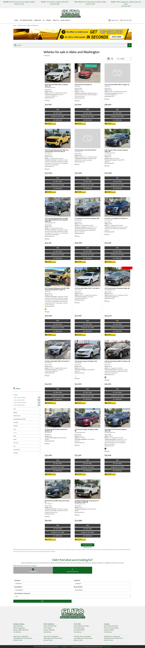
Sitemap (109, 646)
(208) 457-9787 (78, 640)
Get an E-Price (57, 113)
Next (42, 601)
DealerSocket (69, 646)
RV (43, 20)
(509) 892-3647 (17, 640)
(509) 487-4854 (48, 640)
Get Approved (57, 120)
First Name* (17, 580)
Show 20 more (87, 545)
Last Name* (77, 580)
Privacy (105, 646)
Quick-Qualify (65, 20)
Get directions (17, 632)
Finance (48, 20)
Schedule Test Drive (57, 116)
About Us (56, 20)
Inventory (37, 20)
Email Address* (18, 587)
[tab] (33, 570)
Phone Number (78, 587)
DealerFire (60, 646)
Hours (30, 638)
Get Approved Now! (26, 20)
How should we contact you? (22, 593)
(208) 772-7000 (108, 640)
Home (16, 20)
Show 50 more (88, 547)
